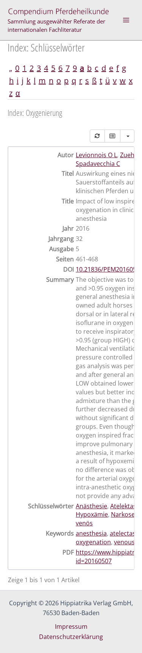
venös (84, 523)
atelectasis (125, 533)
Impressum (71, 626)
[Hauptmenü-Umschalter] (126, 20)
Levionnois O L (96, 155)
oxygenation (93, 542)
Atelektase (125, 506)
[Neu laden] (97, 136)
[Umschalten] (112, 136)
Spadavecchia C (98, 163)
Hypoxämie (92, 514)
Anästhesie (91, 506)
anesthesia (91, 533)
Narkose (123, 514)
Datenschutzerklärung (71, 637)
